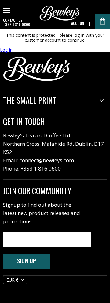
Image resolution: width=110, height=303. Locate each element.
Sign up (26, 261)
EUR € (12, 280)
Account (78, 23)
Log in (6, 49)
